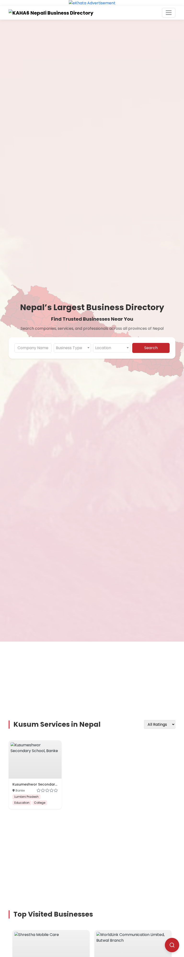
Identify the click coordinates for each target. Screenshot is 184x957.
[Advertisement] (95, 675)
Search (151, 348)
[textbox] (72, 348)
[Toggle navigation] (168, 12)
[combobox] (72, 347)
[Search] (172, 945)
